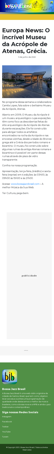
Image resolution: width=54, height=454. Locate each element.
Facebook (7, 422)
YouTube (6, 432)
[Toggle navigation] (47, 17)
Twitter (5, 427)
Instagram (6, 416)
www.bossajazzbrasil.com (25, 184)
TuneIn (5, 437)
